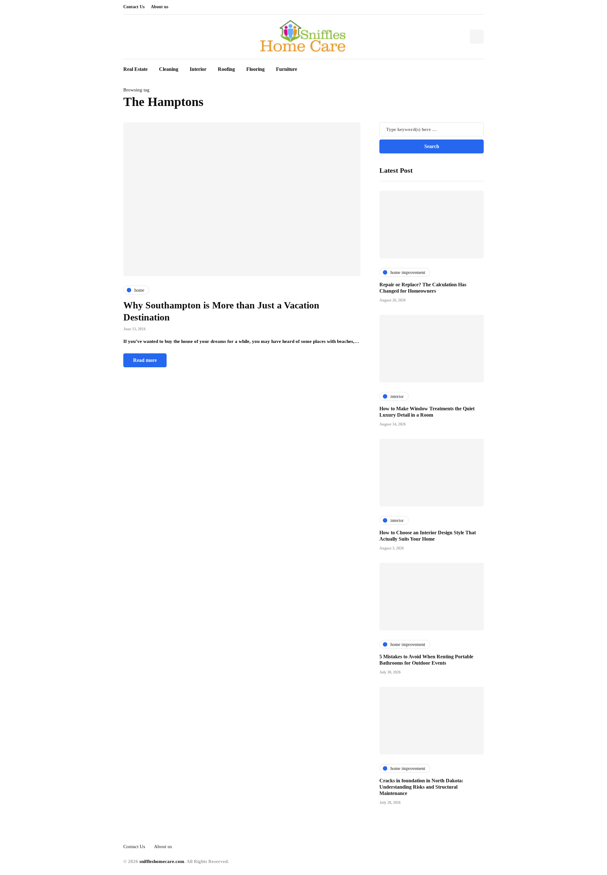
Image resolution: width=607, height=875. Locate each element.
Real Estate (135, 69)
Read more (145, 360)
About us (159, 6)
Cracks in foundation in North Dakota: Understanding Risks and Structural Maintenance (421, 787)
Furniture (286, 69)
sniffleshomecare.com (161, 861)
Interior (198, 69)
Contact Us (133, 6)
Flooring (255, 69)
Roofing (226, 69)
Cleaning (168, 69)
